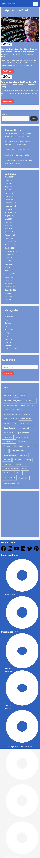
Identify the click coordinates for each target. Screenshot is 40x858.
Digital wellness (9, 441)
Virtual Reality (23, 478)
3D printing (7, 395)
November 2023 (10, 283)
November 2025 (10, 206)
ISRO (5, 451)
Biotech (6, 410)
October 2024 (10, 248)
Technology (9, 478)
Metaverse (23, 455)
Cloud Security (26, 419)
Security (8, 346)
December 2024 (10, 241)
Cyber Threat (8, 433)
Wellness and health (12, 483)
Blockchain (16, 410)
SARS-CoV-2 (8, 464)
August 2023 (9, 293)
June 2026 (8, 183)
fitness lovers (23, 441)
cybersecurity (25, 428)
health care (18, 446)
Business (8, 323)
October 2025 (10, 209)
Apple (23, 395)
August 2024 (9, 254)
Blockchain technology (12, 414)
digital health (8, 437)
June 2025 (8, 222)
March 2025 (9, 232)
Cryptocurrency (27, 423)
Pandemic (17, 460)
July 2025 (8, 219)
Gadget (7, 333)
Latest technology (17, 451)
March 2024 (9, 271)
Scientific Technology (11, 469)
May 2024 (8, 264)
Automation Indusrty (11, 405)
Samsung (28, 460)
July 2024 (8, 258)
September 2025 (11, 212)
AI (5, 313)
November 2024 (10, 245)
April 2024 (8, 267)
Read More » (7, 70)
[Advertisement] (20, 514)
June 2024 (8, 261)
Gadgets (7, 446)
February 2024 (10, 274)
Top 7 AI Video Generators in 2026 (17, 155)
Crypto (15, 423)
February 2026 (10, 196)
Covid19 (6, 423)
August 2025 (9, 216)
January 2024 (9, 277)
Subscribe (8, 373)
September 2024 (11, 251)
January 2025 (9, 238)
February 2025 (10, 235)
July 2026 (8, 180)
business (26, 414)
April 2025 (8, 228)
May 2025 (8, 225)
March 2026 (9, 193)
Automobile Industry (28, 405)
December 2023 (10, 280)
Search (4, 115)
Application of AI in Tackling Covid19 (18, 82)
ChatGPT (14, 419)
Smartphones (8, 473)
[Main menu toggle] (35, 4)
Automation (4, 54)
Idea (6, 336)
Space (19, 473)
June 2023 (8, 300)
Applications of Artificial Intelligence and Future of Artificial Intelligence (19, 50)
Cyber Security (10, 428)
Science (8, 342)
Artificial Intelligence (13, 400)
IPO (34, 446)
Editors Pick (9, 329)
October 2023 (10, 287)
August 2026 (9, 177)
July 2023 (8, 296)
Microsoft (7, 460)
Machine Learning (10, 455)
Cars (6, 326)
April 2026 (8, 190)
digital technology (22, 437)
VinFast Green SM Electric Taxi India (17, 150)
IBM (28, 446)
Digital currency (23, 433)
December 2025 (10, 203)
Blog (6, 320)
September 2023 (11, 290)
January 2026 (9, 199)
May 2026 (8, 187)
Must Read (8, 339)
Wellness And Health (12, 349)
